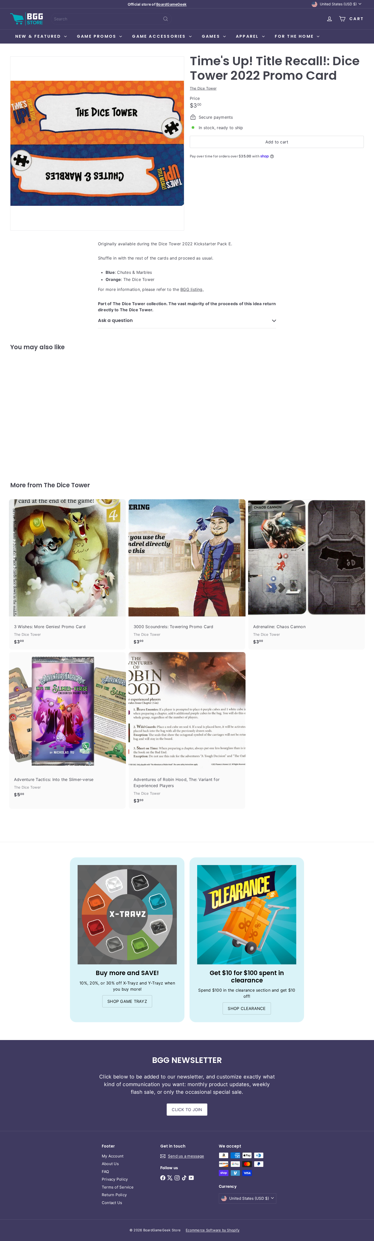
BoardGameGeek (171, 4)
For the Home (295, 36)
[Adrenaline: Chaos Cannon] (306, 574)
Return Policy (114, 1194)
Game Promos (97, 36)
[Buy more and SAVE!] (127, 914)
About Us (110, 1163)
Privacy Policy (115, 1179)
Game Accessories (160, 36)
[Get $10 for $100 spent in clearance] (246, 914)
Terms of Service (118, 1187)
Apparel (248, 36)
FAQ (105, 1171)
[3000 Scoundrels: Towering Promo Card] (187, 574)
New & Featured (39, 36)
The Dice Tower (67, 485)
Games (212, 36)
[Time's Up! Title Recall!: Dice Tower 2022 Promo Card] (37, 412)
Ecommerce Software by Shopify (212, 1230)
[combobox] (111, 18)
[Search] (166, 18)
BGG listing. (192, 289)
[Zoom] (97, 143)
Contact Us (112, 1202)
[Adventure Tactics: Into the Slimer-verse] (67, 727)
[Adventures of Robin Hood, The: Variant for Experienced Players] (187, 730)
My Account (112, 1156)
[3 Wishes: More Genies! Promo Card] (67, 574)
